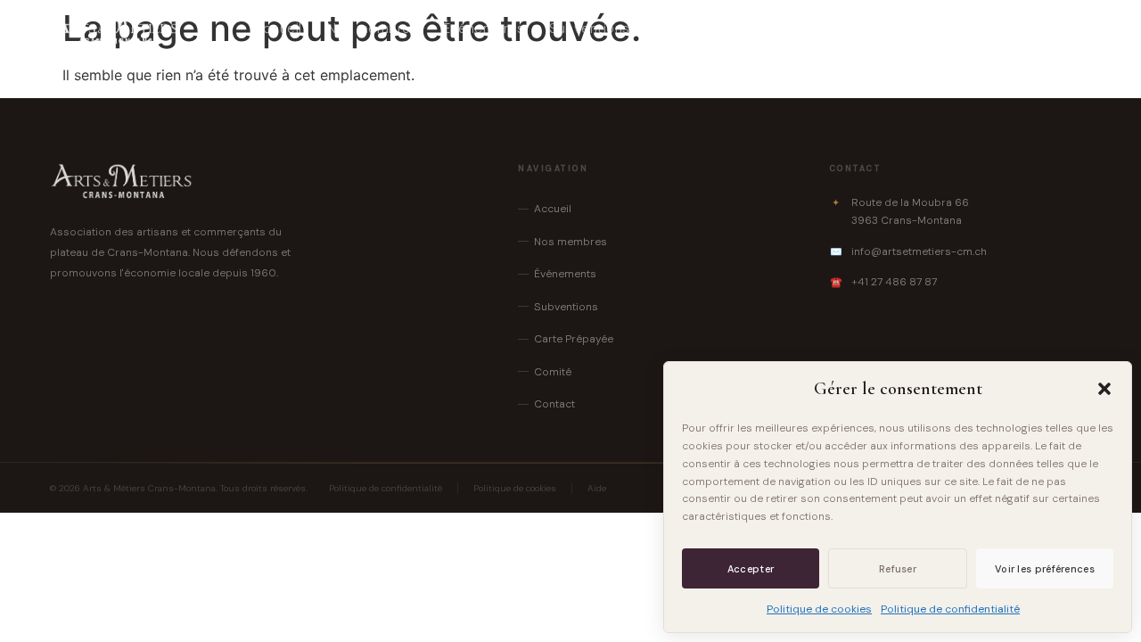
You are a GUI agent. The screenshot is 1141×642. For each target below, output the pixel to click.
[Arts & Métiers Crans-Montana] (114, 28)
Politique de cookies (819, 609)
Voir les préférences (1045, 569)
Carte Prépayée (706, 28)
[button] (1104, 389)
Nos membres (373, 28)
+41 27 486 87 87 (894, 282)
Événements (483, 28)
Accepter (750, 569)
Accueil (277, 28)
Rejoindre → (1037, 28)
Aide (596, 488)
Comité (807, 28)
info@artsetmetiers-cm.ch (919, 251)
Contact (883, 28)
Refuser (897, 569)
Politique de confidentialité (950, 609)
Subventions (589, 28)
